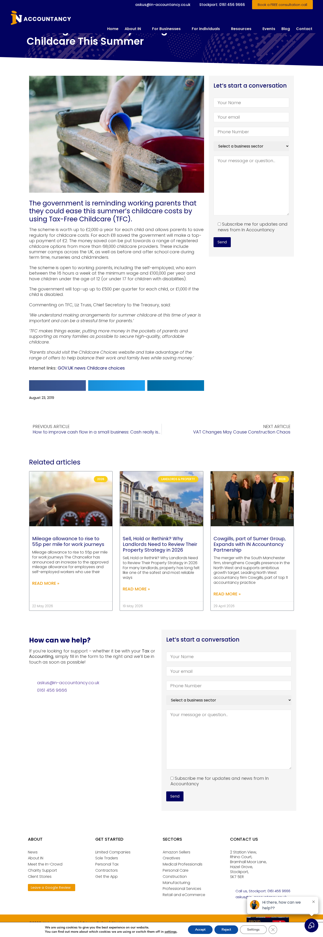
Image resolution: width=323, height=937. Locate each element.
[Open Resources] (254, 29)
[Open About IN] (144, 29)
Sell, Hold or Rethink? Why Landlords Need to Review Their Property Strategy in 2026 (160, 544)
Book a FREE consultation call (282, 4)
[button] (57, 385)
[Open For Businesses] (184, 29)
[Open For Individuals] (223, 29)
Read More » (45, 583)
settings (171, 932)
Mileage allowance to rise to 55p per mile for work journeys (68, 541)
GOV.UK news (72, 368)
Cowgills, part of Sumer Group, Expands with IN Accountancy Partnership (250, 544)
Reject (226, 929)
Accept (200, 929)
